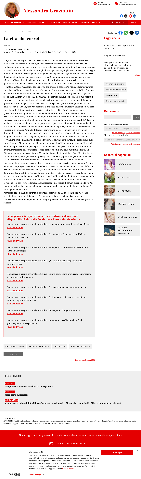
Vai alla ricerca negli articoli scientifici (126, 133)
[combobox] (122, 128)
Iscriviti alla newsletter (104, 3)
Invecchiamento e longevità (14, 346)
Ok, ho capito (117, 453)
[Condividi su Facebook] (120, 32)
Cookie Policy (68, 469)
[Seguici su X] (126, 16)
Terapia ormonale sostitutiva (80, 346)
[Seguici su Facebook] (121, 16)
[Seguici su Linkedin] (134, 16)
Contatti (96, 22)
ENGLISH (133, 22)
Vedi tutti (137, 75)
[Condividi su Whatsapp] (126, 32)
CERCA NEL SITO (120, 22)
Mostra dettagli (35, 475)
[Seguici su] (130, 16)
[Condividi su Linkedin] (137, 32)
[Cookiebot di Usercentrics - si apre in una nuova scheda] (14, 474)
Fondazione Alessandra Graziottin (127, 3)
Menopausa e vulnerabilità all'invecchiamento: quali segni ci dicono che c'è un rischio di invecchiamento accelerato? (118, 66)
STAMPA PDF (13, 354)
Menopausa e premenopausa (39, 346)
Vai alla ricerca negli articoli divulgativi (125, 144)
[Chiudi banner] (137, 451)
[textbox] (122, 128)
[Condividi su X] (131, 32)
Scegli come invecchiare (114, 55)
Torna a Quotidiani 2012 (85, 360)
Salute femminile (59, 346)
